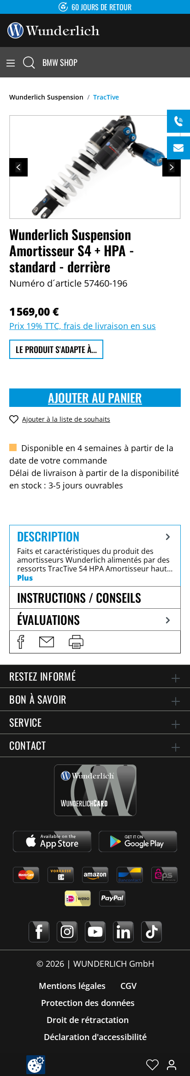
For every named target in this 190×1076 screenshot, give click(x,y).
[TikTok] (151, 931)
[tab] (95, 555)
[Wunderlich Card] (95, 790)
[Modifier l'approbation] (35, 1064)
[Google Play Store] (138, 841)
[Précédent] (18, 167)
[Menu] (10, 62)
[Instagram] (67, 931)
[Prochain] (171, 167)
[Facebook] (39, 931)
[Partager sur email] (46, 642)
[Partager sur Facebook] (20, 642)
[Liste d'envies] (152, 1064)
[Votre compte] (171, 1064)
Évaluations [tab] (48, 620)
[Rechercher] (29, 62)
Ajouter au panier (95, 397)
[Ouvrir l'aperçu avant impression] (76, 642)
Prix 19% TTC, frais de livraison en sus (82, 325)
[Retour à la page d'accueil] (53, 29)
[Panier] (184, 62)
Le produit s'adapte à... (56, 349)
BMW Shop (59, 62)
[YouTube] (95, 931)
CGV (128, 985)
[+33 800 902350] (178, 121)
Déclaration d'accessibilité (95, 1036)
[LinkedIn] (123, 931)
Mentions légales (72, 985)
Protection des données (88, 1002)
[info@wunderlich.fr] (178, 147)
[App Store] (52, 841)
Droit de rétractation (88, 1019)
